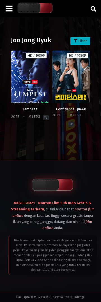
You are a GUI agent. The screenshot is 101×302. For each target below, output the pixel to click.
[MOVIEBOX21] (35, 8)
